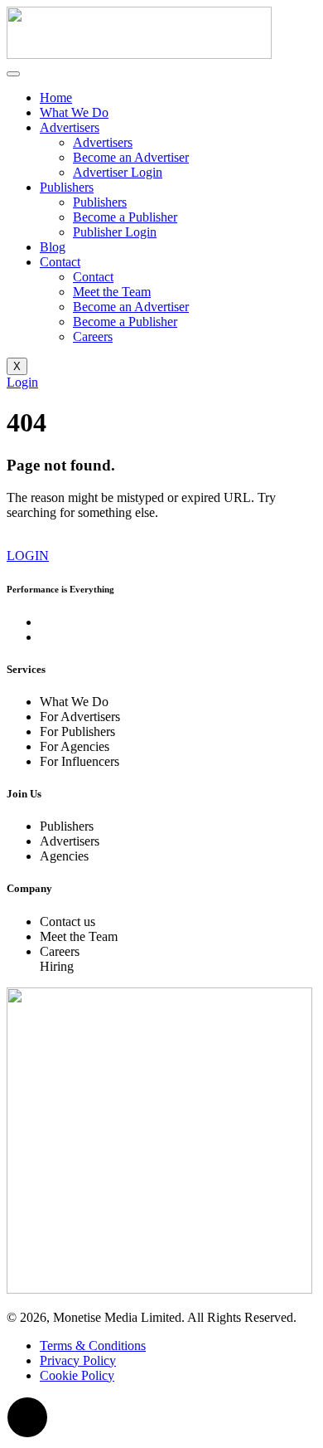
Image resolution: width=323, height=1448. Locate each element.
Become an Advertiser (131, 157)
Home (56, 97)
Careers (93, 336)
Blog (52, 247)
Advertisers (69, 127)
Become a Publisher (125, 217)
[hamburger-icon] (13, 73)
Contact (60, 262)
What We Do (74, 112)
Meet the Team (112, 292)
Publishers (67, 187)
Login (22, 382)
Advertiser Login (117, 172)
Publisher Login (115, 232)
